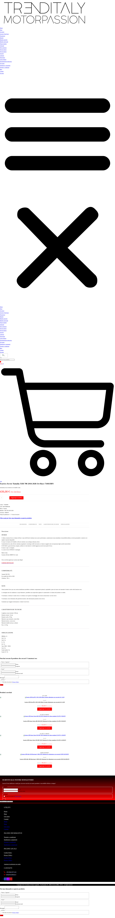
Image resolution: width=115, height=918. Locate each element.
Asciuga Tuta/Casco (4, 34)
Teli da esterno (3, 49)
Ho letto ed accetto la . (11, 682)
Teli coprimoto (3, 47)
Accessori (2, 32)
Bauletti (1, 38)
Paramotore (2, 36)
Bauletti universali (4, 41)
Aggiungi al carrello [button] (44, 709)
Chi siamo (2, 63)
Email (17, 671)
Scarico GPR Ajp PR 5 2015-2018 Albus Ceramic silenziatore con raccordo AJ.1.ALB (45, 702)
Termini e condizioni (4, 67)
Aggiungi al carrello (16, 497)
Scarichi (2, 53)
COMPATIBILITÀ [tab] (33, 524)
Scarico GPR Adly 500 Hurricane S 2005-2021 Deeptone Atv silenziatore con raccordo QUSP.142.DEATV (44, 759)
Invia (2, 684)
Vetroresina (2, 57)
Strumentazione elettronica (6, 61)
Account (2, 73)
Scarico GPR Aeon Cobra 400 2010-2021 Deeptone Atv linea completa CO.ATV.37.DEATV (44, 721)
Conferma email (19, 673)
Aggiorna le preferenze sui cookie (12, 864)
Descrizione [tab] (23, 524)
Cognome (18, 666)
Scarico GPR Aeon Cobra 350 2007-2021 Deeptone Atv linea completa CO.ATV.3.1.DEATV (44, 740)
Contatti (2, 71)
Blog (1, 69)
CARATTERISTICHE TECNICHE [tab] (51, 524)
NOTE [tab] (40, 524)
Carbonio (2, 55)
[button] (57, 190)
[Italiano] (3, 355)
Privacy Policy (15, 682)
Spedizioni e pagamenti (5, 65)
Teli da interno (3, 51)
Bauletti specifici (3, 39)
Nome (17, 664)
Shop (1, 30)
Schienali (2, 45)
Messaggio (2, 677)
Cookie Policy (8, 852)
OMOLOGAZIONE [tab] (65, 524)
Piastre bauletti (3, 43)
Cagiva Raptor (3, 59)
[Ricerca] (0, 362)
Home (1, 28)
